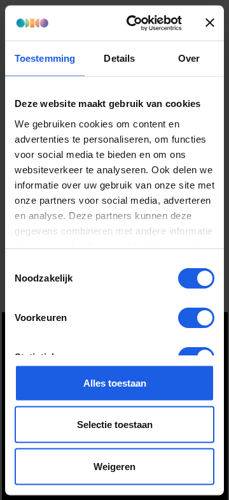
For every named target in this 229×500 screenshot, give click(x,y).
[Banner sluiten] (209, 22)
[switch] (196, 318)
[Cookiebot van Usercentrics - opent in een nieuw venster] (134, 23)
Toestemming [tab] (45, 58)
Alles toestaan (114, 382)
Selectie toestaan (115, 424)
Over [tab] (189, 58)
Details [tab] (119, 58)
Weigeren (114, 466)
